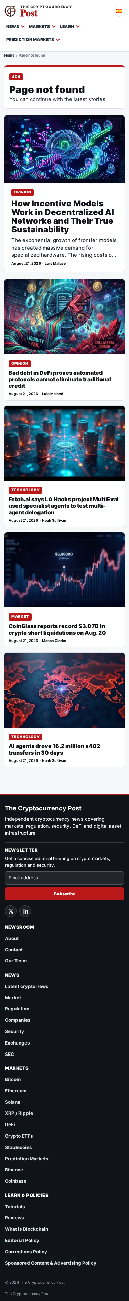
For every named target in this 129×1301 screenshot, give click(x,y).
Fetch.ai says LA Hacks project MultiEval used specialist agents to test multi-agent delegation (64, 506)
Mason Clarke (54, 640)
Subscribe (64, 893)
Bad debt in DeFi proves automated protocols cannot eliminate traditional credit (60, 379)
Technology (25, 490)
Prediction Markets (30, 39)
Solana (12, 1102)
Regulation (17, 1008)
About (12, 938)
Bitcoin (13, 1079)
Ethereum (15, 1090)
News (12, 26)
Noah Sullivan (54, 520)
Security (14, 1031)
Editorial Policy (22, 1240)
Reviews (14, 1217)
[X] (11, 911)
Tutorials (15, 1206)
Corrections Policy (26, 1251)
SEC (9, 1054)
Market (20, 616)
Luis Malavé (55, 263)
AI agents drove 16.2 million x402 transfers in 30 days (54, 749)
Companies (18, 1020)
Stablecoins (18, 1147)
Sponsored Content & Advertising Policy (50, 1263)
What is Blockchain (26, 1229)
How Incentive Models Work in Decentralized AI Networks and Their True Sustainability (62, 217)
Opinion (22, 192)
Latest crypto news (27, 986)
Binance (14, 1169)
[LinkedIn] (25, 911)
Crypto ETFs (19, 1136)
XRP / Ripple (19, 1113)
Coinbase (15, 1181)
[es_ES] (119, 11)
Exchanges (17, 1043)
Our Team (16, 961)
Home (9, 56)
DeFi (10, 1124)
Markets (39, 26)
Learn (67, 26)
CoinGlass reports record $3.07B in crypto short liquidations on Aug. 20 (57, 629)
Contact (14, 949)
